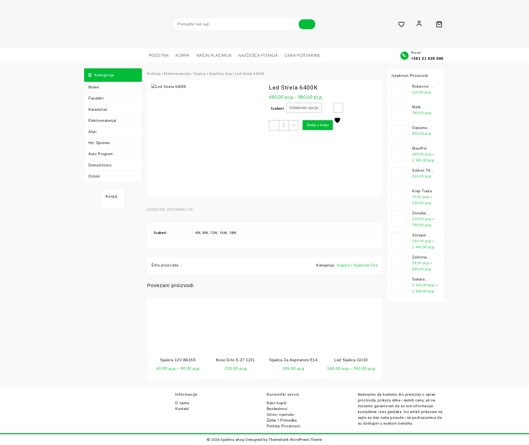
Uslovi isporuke (280, 414)
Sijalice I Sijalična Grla (213, 74)
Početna (154, 74)
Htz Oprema (99, 143)
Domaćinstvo (100, 165)
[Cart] (439, 24)
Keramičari (97, 109)
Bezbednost (277, 409)
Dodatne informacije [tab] (170, 209)
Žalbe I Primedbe (282, 420)
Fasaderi (96, 98)
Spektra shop (232, 440)
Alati (92, 132)
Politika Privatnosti (284, 426)
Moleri (93, 87)
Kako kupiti (277, 403)
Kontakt (182, 409)
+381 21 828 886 (427, 58)
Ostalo (94, 176)
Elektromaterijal (102, 120)
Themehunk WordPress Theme (295, 440)
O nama (182, 403)
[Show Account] (419, 24)
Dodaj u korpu (318, 125)
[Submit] (307, 24)
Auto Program (100, 154)
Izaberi (277, 108)
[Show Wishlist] (404, 24)
